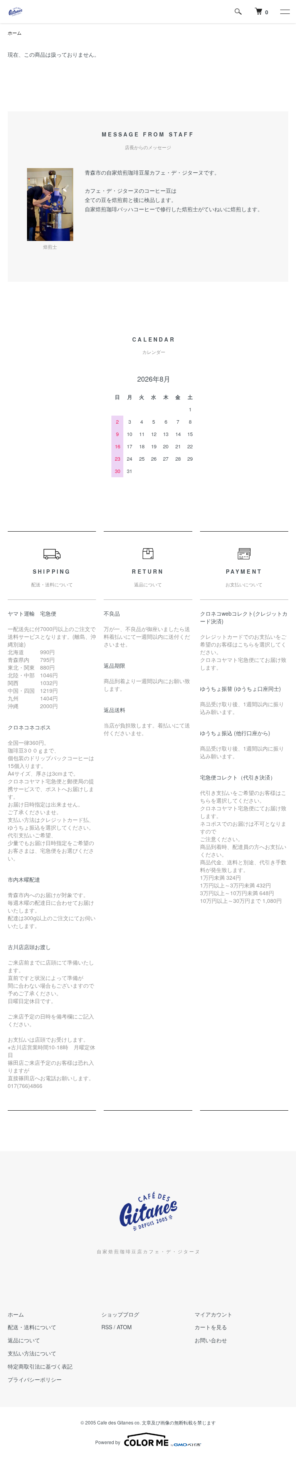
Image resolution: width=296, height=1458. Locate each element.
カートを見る (211, 1327)
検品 (149, 200)
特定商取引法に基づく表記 (40, 1366)
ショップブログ (120, 1314)
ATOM (124, 1327)
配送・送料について (32, 1327)
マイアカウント (213, 1314)
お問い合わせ (211, 1340)
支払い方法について (32, 1353)
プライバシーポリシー (35, 1379)
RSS (106, 1327)
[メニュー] (284, 11)
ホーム (15, 32)
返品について (24, 1340)
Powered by (107, 1442)
